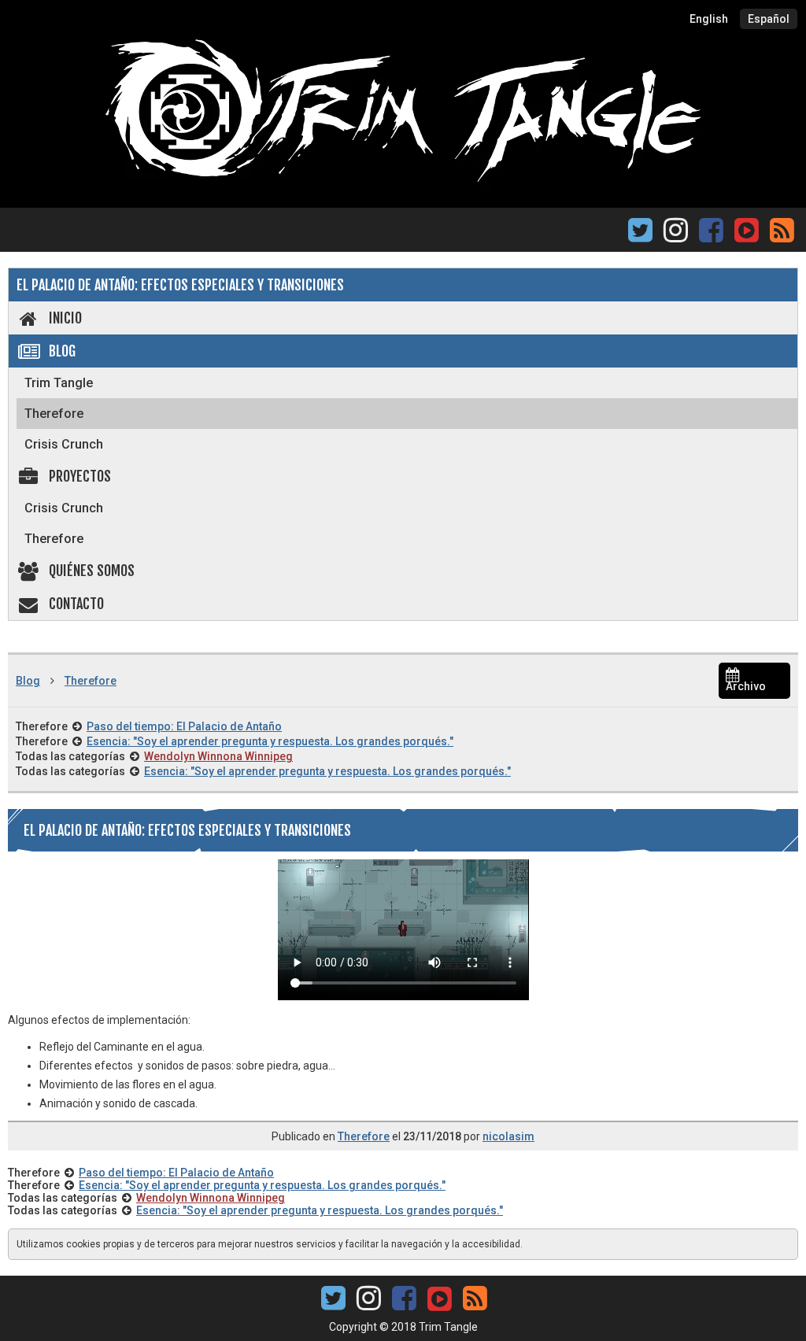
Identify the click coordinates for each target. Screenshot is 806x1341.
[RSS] (782, 235)
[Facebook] (711, 235)
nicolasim (508, 1136)
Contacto (76, 603)
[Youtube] (746, 228)
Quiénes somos (92, 570)
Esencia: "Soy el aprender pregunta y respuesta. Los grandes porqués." (270, 741)
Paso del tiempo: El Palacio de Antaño (184, 726)
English (709, 19)
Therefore (53, 413)
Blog (62, 351)
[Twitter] (640, 235)
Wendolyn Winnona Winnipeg (218, 756)
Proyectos (80, 476)
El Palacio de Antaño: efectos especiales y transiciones (180, 285)
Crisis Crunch (63, 444)
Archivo (746, 686)
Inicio (65, 318)
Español (768, 19)
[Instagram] (676, 235)
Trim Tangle (58, 382)
